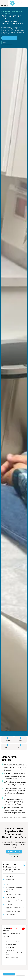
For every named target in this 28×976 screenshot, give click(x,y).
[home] (16, 3)
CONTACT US (4, 5)
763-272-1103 (7, 42)
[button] (25, 3)
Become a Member (9, 38)
